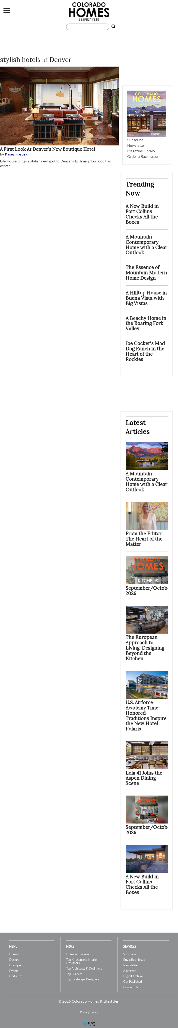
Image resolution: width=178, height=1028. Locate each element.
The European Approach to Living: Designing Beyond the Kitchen (145, 648)
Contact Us (130, 987)
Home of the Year (77, 954)
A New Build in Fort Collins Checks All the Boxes (142, 214)
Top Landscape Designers (82, 979)
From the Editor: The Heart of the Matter (144, 538)
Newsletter (136, 145)
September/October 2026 (149, 590)
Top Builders (74, 974)
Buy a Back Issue (134, 959)
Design (14, 959)
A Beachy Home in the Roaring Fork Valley (146, 323)
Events (14, 971)
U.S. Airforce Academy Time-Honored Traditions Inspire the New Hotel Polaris (146, 715)
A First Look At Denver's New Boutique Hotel (47, 149)
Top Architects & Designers (84, 968)
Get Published (132, 981)
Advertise (129, 971)
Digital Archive (133, 976)
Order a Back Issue (142, 157)
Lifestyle (15, 965)
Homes (14, 954)
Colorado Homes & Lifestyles (89, 11)
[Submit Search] (112, 26)
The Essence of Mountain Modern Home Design (146, 272)
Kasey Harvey (16, 154)
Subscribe (135, 140)
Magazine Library (141, 151)
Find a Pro (15, 976)
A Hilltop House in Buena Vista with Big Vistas (146, 298)
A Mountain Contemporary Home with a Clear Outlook (146, 245)
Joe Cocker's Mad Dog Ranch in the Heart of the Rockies (145, 351)
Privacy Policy (89, 1012)
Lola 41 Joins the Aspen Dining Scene (144, 778)
